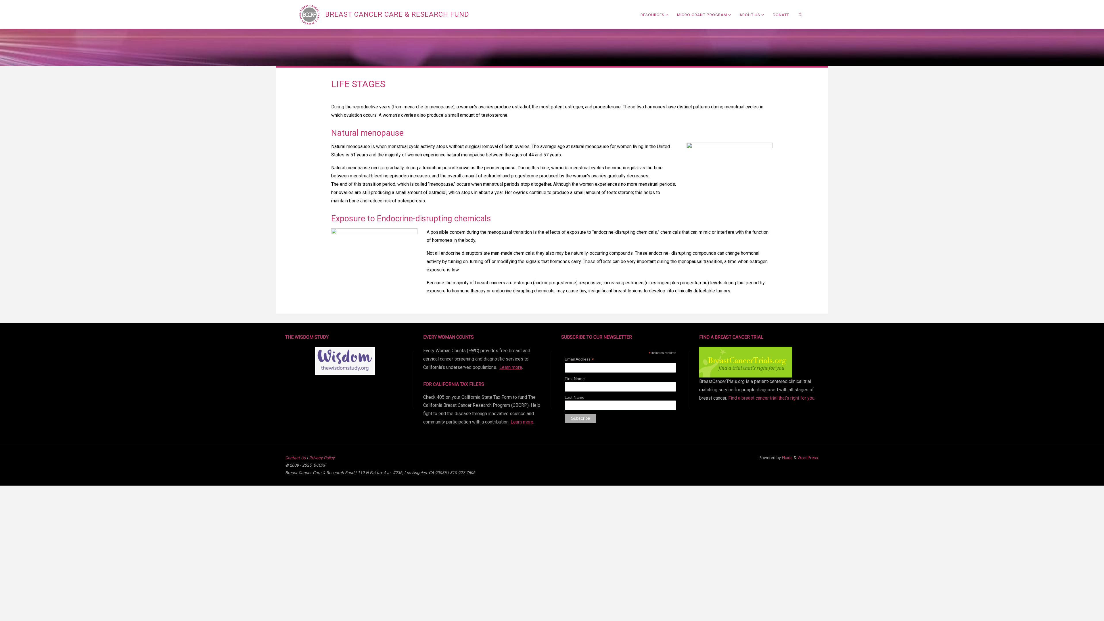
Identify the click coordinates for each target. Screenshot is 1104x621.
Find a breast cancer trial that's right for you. (771, 398)
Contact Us (295, 457)
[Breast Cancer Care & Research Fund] (309, 14)
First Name (575, 378)
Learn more (510, 367)
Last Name (574, 397)
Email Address (579, 359)
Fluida (787, 457)
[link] (801, 14)
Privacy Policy (322, 457)
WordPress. (808, 457)
